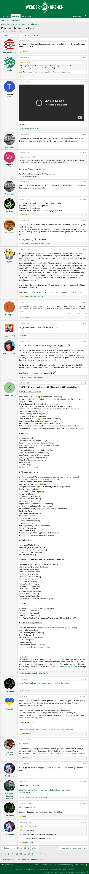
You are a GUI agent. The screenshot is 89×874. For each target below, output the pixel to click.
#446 (85, 182)
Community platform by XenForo (33, 869)
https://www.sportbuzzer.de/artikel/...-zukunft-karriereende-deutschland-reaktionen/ (52, 753)
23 (25, 35)
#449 (85, 249)
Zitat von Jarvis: (25, 62)
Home (82, 865)
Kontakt (35, 865)
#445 (85, 152)
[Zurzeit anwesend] (9, 689)
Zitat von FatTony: (26, 157)
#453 (85, 383)
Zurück (6, 35)
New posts (4, 20)
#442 (85, 58)
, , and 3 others (36, 243)
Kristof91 (6, 31)
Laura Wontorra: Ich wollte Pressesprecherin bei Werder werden (44, 683)
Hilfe (76, 865)
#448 (85, 221)
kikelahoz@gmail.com (68, 666)
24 (29, 35)
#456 (85, 740)
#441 (85, 40)
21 (18, 35)
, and (32, 377)
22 (21, 35)
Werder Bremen (8, 865)
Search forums (15, 20)
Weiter (34, 35)
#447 (85, 199)
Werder (6, 16)
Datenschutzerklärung (65, 865)
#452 (85, 341)
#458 (85, 781)
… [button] (14, 35)
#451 (85, 323)
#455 (85, 697)
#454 (85, 679)
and (30, 129)
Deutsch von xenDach (63, 869)
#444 (85, 135)
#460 (85, 822)
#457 (85, 764)
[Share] (80, 40)
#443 (85, 82)
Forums (15, 16)
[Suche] (85, 16)
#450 (85, 302)
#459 (85, 803)
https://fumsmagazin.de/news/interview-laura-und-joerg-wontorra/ (46, 730)
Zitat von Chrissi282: (27, 827)
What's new (26, 16)
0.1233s (71, 872)
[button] (33, 16)
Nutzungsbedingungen (48, 865)
